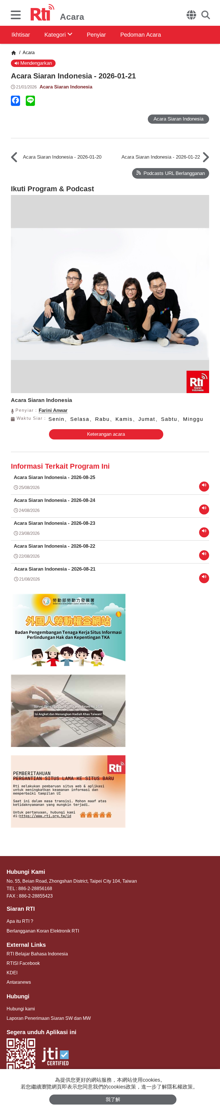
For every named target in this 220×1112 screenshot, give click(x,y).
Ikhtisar (20, 34)
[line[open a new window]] (30, 101)
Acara (28, 52)
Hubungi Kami (26, 872)
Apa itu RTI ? (20, 921)
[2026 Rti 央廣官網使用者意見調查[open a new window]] (68, 715)
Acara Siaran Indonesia (66, 87)
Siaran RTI (21, 909)
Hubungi (18, 996)
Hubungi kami (21, 1008)
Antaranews (19, 982)
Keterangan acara (106, 434)
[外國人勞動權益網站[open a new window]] (68, 634)
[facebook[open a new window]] (15, 101)
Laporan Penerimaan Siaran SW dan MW (49, 1018)
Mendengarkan (35, 63)
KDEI (12, 972)
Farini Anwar (53, 410)
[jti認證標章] (55, 1057)
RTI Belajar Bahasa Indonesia (37, 953)
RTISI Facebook (23, 963)
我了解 (113, 1099)
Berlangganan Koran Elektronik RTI (43, 930)
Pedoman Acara (140, 34)
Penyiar (96, 34)
